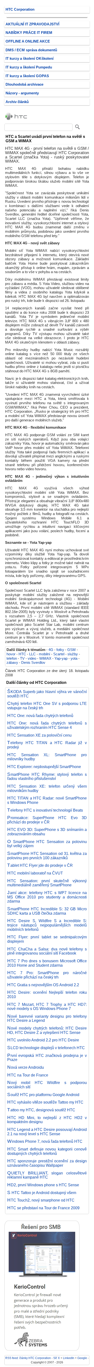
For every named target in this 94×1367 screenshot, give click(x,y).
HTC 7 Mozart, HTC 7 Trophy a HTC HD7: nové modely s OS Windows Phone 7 (47, 1006)
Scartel (58, 654)
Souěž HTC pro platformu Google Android (43, 1094)
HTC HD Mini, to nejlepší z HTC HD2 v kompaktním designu (47, 1119)
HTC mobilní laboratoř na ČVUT (35, 873)
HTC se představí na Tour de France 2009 (43, 1208)
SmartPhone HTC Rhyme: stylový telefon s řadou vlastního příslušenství (47, 776)
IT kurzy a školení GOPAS (27, 76)
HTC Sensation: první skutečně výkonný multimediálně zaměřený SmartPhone (47, 883)
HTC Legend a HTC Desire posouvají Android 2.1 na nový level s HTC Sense (47, 1131)
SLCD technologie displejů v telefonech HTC (46, 1048)
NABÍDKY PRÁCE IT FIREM (29, 33)
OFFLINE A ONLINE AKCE (28, 41)
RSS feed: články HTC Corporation (28, 1358)
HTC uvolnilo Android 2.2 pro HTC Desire (43, 1040)
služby (72, 654)
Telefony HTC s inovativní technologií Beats (45, 810)
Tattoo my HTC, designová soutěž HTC (41, 1110)
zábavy (12, 663)
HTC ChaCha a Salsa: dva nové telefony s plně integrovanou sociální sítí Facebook (47, 951)
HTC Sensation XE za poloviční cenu (39, 735)
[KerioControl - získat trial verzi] (42, 1349)
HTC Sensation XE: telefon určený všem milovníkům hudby (47, 788)
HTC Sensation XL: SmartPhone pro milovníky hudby (47, 757)
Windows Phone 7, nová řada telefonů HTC (44, 1141)
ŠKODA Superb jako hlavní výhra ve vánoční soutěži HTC (47, 693)
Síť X (56, 1358)
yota (74, 658)
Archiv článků (17, 102)
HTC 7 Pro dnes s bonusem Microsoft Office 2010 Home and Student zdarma (47, 963)
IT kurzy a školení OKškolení (30, 58)
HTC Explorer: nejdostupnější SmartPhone (44, 766)
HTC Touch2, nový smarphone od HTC (40, 1200)
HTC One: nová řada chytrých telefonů (40, 715)
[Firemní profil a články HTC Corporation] (16, 120)
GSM (71, 650)
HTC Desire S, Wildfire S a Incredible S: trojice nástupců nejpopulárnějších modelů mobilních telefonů (47, 925)
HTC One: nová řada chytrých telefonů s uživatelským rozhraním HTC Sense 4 (47, 725)
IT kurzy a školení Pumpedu (29, 67)
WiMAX (45, 658)
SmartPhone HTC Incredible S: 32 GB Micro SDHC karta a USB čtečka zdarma (47, 911)
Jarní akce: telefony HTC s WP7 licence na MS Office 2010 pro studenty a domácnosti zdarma (47, 896)
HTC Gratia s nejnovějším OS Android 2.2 (43, 985)
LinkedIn (68, 1358)
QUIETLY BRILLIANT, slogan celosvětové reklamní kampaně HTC (47, 1175)
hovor (11, 654)
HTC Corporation (20, 9)
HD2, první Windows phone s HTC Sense (43, 1185)
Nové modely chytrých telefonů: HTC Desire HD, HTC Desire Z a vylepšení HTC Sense (47, 1030)
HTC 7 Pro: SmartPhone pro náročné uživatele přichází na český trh (47, 975)
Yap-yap (60, 658)
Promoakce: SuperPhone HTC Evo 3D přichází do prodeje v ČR (47, 819)
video (32, 658)
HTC (22, 654)
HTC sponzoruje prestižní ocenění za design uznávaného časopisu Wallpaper (47, 1163)
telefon (12, 658)
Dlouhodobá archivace (24, 84)
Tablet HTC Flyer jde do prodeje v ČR (40, 865)
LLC (32, 654)
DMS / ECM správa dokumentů (31, 50)
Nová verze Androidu (25, 1067)
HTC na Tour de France (27, 1075)
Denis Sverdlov (33, 663)
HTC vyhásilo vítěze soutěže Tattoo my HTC (45, 1102)
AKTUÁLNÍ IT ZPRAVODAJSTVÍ (32, 24)
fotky (60, 650)
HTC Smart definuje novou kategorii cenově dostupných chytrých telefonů (47, 1151)
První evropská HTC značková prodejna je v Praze (47, 1057)
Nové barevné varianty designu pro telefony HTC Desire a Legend (47, 1018)
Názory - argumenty (22, 93)
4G (50, 650)
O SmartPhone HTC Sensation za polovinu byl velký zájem (47, 843)
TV (22, 658)
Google (82, 1358)
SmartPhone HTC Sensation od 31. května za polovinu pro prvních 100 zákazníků (47, 855)
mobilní (44, 654)
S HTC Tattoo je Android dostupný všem (41, 1192)
